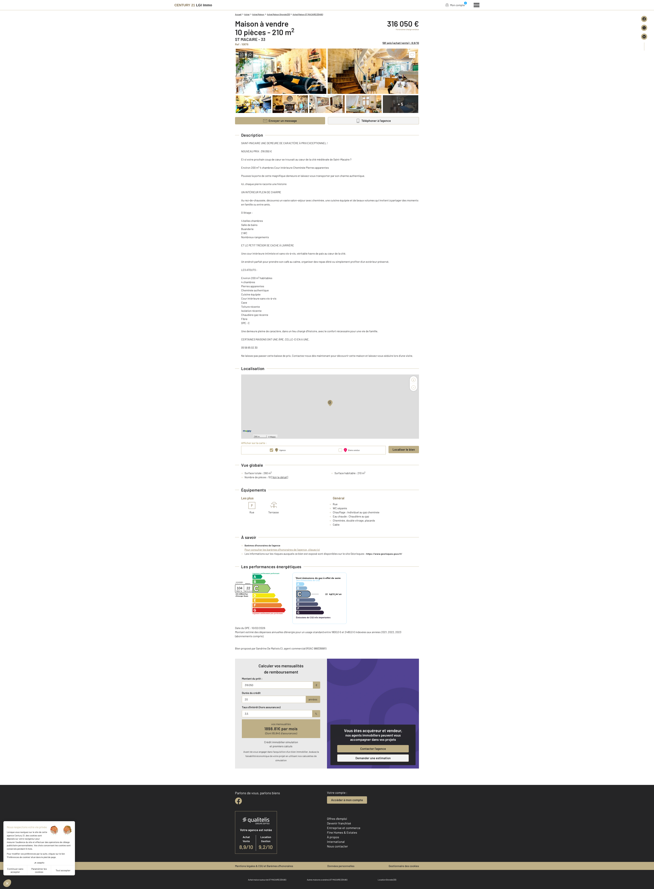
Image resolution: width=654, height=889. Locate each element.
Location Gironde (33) (387, 879)
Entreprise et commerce (343, 828)
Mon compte (457, 5)
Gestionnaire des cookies (404, 866)
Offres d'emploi (337, 819)
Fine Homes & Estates (342, 832)
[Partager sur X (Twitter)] (644, 28)
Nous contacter (337, 846)
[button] (241, 54)
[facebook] (238, 801)
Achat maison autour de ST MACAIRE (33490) (267, 879)
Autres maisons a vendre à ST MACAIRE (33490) (327, 879)
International (336, 842)
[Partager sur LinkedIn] (644, 37)
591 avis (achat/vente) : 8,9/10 (401, 42)
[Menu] (477, 4)
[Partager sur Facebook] (644, 19)
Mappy (273, 436)
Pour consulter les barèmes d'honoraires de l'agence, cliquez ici (282, 549)
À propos (333, 837)
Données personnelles (340, 866)
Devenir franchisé (339, 823)
